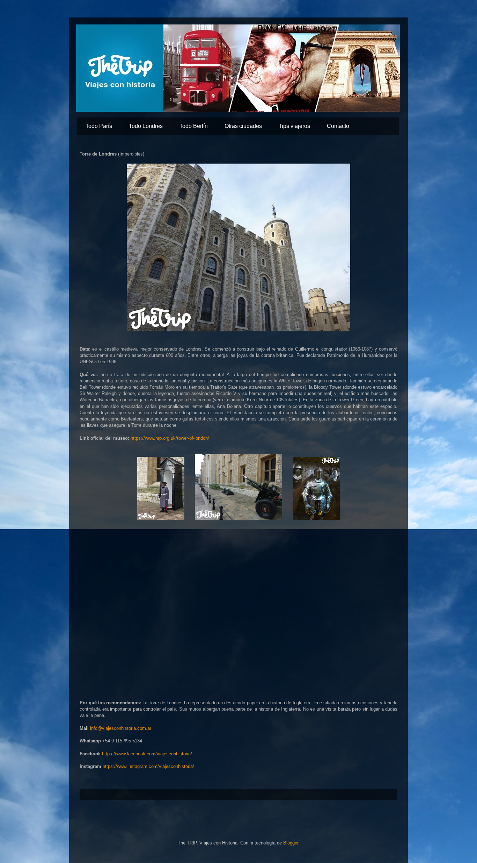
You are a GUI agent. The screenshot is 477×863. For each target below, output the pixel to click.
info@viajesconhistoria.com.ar (120, 728)
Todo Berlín (193, 126)
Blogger (290, 843)
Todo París (99, 126)
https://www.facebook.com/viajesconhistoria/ (147, 753)
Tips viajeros (294, 126)
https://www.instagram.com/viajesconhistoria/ (148, 766)
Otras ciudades (243, 126)
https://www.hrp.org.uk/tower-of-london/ (170, 438)
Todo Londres (146, 126)
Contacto (338, 126)
